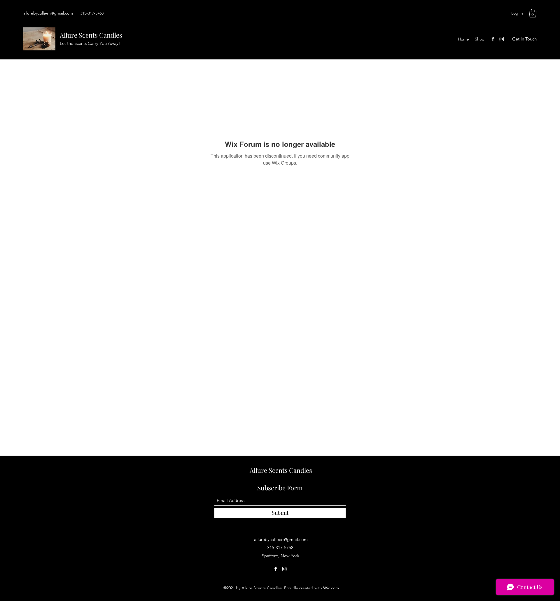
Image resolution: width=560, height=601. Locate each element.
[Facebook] (493, 39)
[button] (532, 13)
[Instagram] (502, 39)
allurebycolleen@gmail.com (48, 13)
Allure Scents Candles (91, 35)
